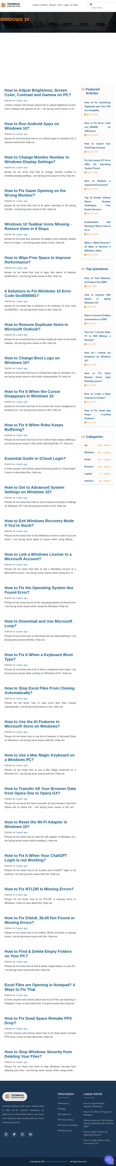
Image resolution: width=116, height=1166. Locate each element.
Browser (52, 5)
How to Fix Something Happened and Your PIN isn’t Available (97, 106)
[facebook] (6, 1134)
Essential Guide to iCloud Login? (35, 458)
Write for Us (66, 1130)
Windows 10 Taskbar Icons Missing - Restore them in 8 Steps (38, 226)
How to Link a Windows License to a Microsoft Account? (38, 556)
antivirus (35, 5)
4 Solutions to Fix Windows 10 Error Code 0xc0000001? (38, 293)
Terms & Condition (69, 1125)
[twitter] (14, 1134)
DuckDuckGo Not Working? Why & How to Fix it (97, 226)
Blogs (75, 5)
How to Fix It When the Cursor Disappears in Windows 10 (32, 393)
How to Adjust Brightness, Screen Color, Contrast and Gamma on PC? (38, 92)
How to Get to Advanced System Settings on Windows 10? (34, 489)
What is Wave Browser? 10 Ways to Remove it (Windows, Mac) (97, 246)
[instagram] (22, 1134)
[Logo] (14, 1096)
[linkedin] (30, 1134)
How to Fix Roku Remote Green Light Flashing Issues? (97, 377)
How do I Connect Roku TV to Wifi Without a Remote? (97, 336)
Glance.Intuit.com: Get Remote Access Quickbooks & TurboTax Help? (99, 1123)
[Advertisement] (58, 55)
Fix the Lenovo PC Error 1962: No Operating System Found (97, 164)
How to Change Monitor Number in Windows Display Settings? (37, 159)
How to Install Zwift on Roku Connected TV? (97, 1141)
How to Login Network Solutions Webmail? (94, 1105)
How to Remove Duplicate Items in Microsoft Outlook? (36, 326)
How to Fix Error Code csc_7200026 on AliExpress (97, 127)
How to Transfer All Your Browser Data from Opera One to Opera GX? (40, 790)
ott (71, 5)
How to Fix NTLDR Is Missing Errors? (39, 889)
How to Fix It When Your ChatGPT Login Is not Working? (36, 857)
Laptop (66, 5)
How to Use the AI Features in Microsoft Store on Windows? (32, 723)
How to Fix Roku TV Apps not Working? (97, 1113)
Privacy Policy (67, 1119)
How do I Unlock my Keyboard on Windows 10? (97, 356)
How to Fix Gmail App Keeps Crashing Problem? (97, 414)
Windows (44, 5)
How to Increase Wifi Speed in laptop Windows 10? (97, 299)
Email (59, 5)
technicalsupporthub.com (56, 1161)
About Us (64, 1103)
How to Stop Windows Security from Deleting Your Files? (38, 1054)
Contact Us (65, 1114)
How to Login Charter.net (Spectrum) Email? (95, 1133)
